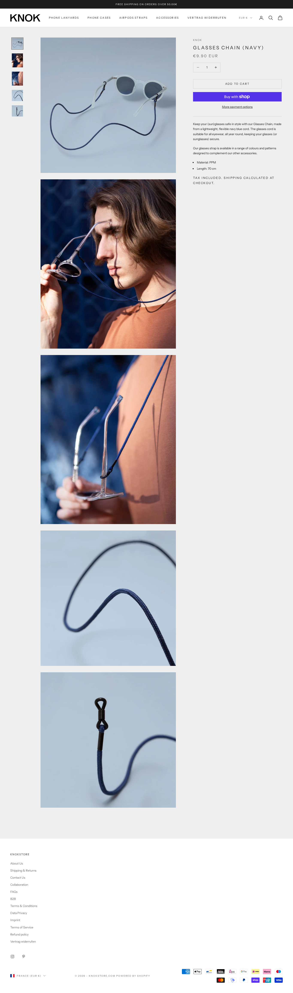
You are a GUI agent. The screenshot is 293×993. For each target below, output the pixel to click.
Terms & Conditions (23, 906)
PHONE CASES (99, 17)
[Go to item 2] (17, 60)
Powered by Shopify (133, 975)
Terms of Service (21, 927)
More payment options (237, 107)
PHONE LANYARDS (64, 17)
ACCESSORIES (167, 17)
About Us (16, 863)
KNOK (197, 40)
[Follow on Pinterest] (23, 956)
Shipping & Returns (23, 870)
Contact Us (17, 878)
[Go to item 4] (17, 95)
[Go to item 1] (17, 44)
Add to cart (237, 83)
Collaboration (19, 885)
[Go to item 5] (17, 111)
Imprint (15, 920)
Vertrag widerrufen (207, 17)
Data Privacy (18, 913)
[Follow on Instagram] (12, 956)
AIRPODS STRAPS (133, 17)
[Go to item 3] (17, 78)
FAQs (14, 892)
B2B (13, 899)
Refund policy (19, 934)
